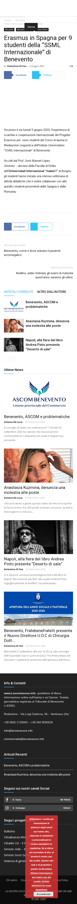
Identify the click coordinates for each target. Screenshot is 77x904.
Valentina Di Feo (16, 66)
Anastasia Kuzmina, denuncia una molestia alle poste (34, 490)
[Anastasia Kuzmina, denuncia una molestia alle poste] (14, 326)
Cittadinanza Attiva (16, 837)
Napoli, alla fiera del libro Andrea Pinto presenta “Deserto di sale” (44, 344)
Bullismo (9, 831)
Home (7, 20)
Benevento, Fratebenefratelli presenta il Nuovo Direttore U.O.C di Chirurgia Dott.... (38, 635)
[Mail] (38, 3)
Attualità (19, 20)
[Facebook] (31, 3)
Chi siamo (11, 880)
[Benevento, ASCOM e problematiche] (14, 307)
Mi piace (65, 799)
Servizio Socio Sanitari (18, 855)
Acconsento (43, 894)
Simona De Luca (13, 421)
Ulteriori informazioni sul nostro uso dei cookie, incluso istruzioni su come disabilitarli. (41, 881)
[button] (50, 11)
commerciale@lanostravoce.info (24, 739)
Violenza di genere (15, 861)
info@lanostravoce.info (18, 730)
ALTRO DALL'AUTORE (51, 292)
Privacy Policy (60, 880)
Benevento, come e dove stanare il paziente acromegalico (32, 253)
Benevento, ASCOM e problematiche (37, 416)
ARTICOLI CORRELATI (18, 292)
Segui (66, 807)
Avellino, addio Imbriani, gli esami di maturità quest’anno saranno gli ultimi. (44, 275)
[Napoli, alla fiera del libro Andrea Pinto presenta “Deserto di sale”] (14, 345)
